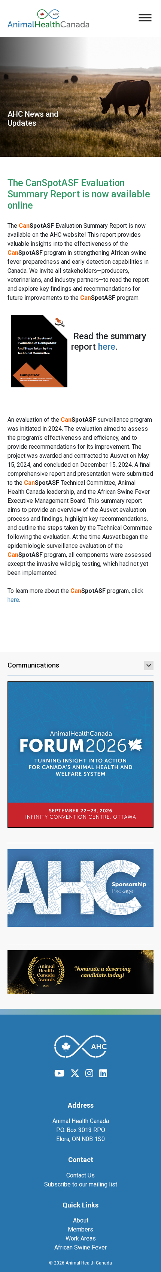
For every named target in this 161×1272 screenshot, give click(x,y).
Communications (33, 665)
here (106, 346)
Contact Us (80, 1175)
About (80, 1220)
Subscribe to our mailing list (80, 1184)
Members (80, 1229)
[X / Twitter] (74, 1073)
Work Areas (81, 1238)
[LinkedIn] (103, 1073)
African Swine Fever (80, 1247)
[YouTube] (59, 1073)
